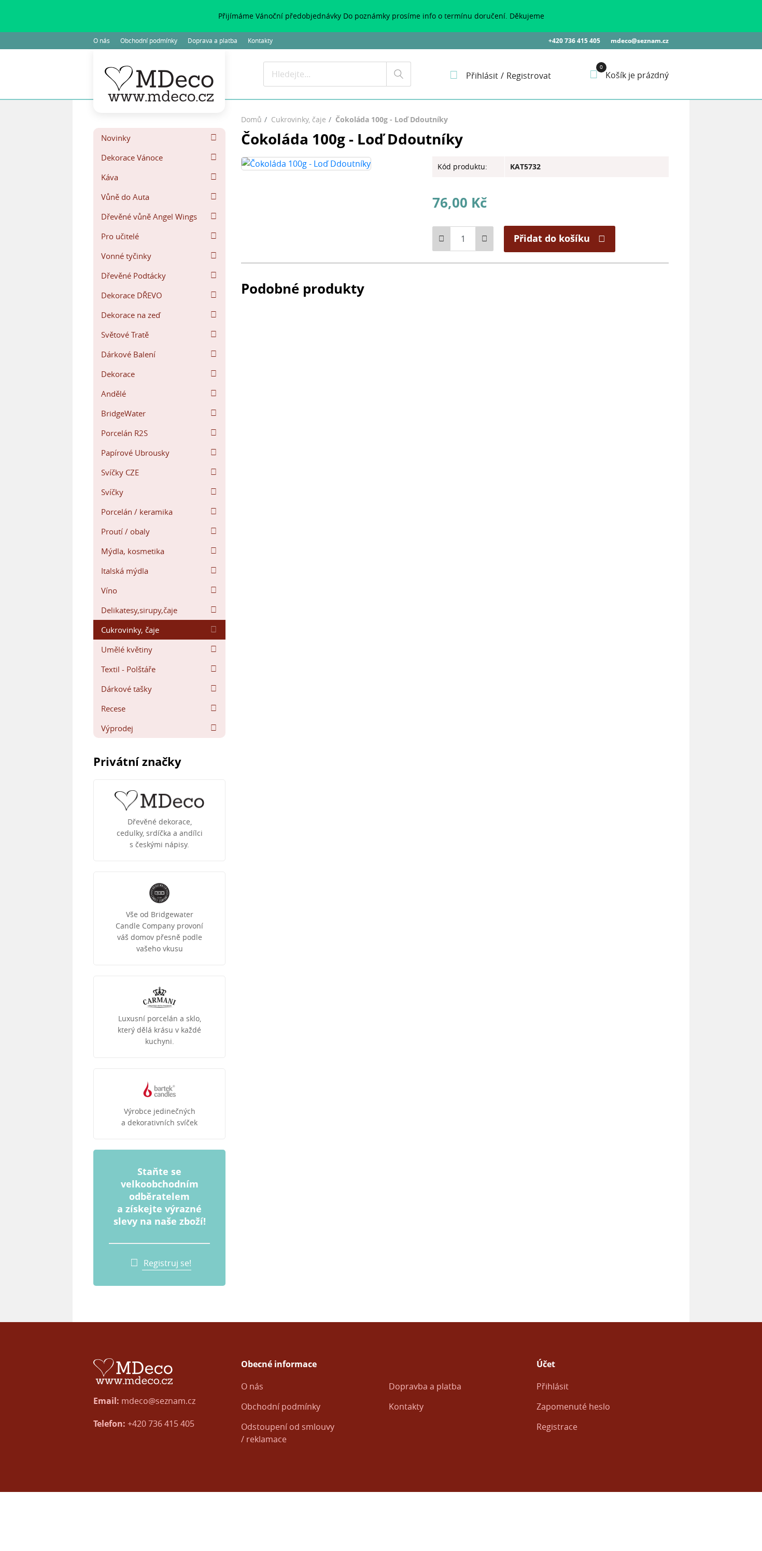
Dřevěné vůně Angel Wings (149, 216)
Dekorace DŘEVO (131, 295)
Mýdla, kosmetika (132, 551)
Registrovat (528, 75)
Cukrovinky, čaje (130, 630)
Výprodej (117, 728)
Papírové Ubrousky (135, 452)
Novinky (116, 138)
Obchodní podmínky (148, 40)
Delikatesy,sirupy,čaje (139, 610)
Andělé (113, 393)
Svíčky (112, 492)
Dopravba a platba (425, 1386)
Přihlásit (553, 1386)
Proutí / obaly (125, 531)
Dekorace (118, 374)
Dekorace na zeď (130, 315)
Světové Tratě (125, 334)
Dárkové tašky (126, 689)
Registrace (557, 1426)
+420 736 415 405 (574, 40)
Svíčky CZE (120, 472)
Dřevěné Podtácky (133, 275)
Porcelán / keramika (137, 511)
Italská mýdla (124, 571)
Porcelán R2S (124, 433)
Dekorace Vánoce (132, 157)
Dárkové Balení (128, 354)
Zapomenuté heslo (573, 1406)
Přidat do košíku (552, 238)
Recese (113, 708)
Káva (109, 177)
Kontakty (260, 40)
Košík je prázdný (637, 75)
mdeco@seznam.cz (640, 40)
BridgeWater (123, 413)
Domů (251, 119)
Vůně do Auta (125, 197)
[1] (398, 74)
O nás (101, 40)
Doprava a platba (212, 40)
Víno (109, 590)
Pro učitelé (120, 236)
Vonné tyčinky (126, 256)
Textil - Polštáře (128, 669)
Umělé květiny (126, 649)
